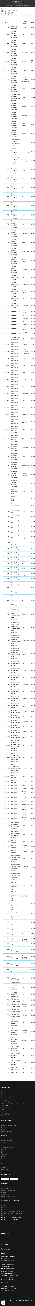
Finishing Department (7, 1131)
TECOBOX (4, 1142)
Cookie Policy (13, 1179)
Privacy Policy (5, 1179)
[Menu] (32, 11)
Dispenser (3, 1151)
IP (2, 1158)
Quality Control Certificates (9, 1196)
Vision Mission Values (7, 1098)
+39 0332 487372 (17, 3)
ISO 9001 (4, 1205)
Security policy (5, 1100)
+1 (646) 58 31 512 (8, 1290)
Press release (5, 1169)
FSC (2, 1215)
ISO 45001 (4, 1209)
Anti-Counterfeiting (6, 1188)
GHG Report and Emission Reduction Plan (13, 1104)
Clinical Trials (4, 1144)
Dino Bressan (5, 1092)
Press (3, 1129)
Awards (3, 1167)
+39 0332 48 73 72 (8, 1277)
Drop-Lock (3, 1149)
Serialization (4, 1194)
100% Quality (5, 1114)
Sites (2, 1096)
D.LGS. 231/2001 (6, 1108)
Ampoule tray (4, 1154)
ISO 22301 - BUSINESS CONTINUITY (12, 1211)
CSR (2, 1110)
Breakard (3, 1152)
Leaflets (3, 1156)
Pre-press (4, 1127)
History (3, 1094)
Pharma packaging (6, 1140)
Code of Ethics (5, 1106)
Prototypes (4, 1192)
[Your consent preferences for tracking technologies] (3, 1303)
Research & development (8, 1125)
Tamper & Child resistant (7, 1147)
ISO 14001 (4, 1207)
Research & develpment (8, 1190)
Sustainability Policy (6, 1102)
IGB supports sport (6, 1116)
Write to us (5, 1249)
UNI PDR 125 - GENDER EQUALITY (11, 1213)
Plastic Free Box (6, 1112)
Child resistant (4, 1145)
